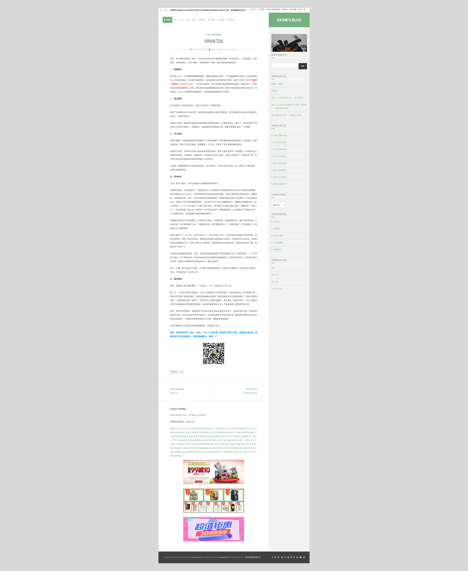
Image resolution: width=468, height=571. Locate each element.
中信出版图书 (278, 242)
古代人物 (240, 436)
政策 (211, 436)
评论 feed (274, 281)
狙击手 (184, 440)
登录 (273, 267)
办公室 (203, 452)
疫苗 (179, 440)
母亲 (197, 448)
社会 (215, 432)
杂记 (210, 448)
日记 (223, 448)
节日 (174, 440)
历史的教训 (204, 432)
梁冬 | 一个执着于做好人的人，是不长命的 (287, 97)
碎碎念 (223, 428)
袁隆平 (233, 444)
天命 (187, 452)
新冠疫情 (217, 436)
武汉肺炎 (239, 428)
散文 (175, 19)
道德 (239, 432)
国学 (192, 452)
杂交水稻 (216, 448)
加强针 (197, 452)
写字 (221, 452)
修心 (202, 428)
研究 (243, 444)
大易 (234, 436)
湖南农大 (187, 448)
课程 (223, 444)
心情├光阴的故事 (213, 34)
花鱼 (239, 444)
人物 (192, 432)
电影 (252, 432)
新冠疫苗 (213, 440)
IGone (213, 49)
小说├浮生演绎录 (280, 142)
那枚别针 (274, 91)
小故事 (179, 444)
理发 (254, 444)
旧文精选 (221, 19)
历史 (183, 432)
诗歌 (187, 19)
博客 (202, 444)
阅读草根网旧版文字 (253, 557)
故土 (184, 444)
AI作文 (173, 444)
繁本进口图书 (278, 235)
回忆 (240, 440)
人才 (241, 452)
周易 (188, 432)
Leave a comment (229, 49)
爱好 (172, 448)
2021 (249, 452)
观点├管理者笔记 (280, 170)
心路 (224, 440)
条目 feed (274, 274)
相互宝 (248, 444)
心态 (246, 448)
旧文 (189, 444)
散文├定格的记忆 (280, 156)
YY (214, 428)
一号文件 (247, 440)
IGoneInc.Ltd (224, 557)
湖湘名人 (178, 448)
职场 (206, 428)
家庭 (183, 452)
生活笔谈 (276, 221)
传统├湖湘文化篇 (280, 135)
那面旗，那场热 (277, 84)
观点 (206, 436)
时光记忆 (230, 19)
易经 (179, 432)
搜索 (302, 66)
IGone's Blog (289, 20)
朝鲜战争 (200, 440)
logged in (185, 415)
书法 (228, 428)
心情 (180, 428)
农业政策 (176, 436)
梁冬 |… (252, 10)
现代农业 (228, 432)
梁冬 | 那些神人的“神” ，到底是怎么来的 (286, 115)
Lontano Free (196, 557)
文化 (219, 440)
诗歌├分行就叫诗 (280, 177)
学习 (234, 432)
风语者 (192, 436)
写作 (223, 436)
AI (231, 436)
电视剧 (221, 432)
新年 (207, 440)
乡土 (211, 432)
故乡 (242, 448)
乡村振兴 (185, 436)
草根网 (168, 19)
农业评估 (215, 452)
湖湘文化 (201, 19)
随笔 (194, 19)
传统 (230, 452)
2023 (253, 440)
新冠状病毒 (234, 448)
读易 (202, 436)
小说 (181, 19)
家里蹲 (177, 452)
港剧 (193, 448)
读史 (228, 444)
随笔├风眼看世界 (280, 184)
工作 (233, 428)
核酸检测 (174, 372)
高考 (212, 444)
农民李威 (276, 228)
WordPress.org (276, 288)
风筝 (197, 436)
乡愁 (245, 452)
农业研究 (211, 19)
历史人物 (195, 444)
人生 (189, 428)
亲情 (243, 432)
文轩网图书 (277, 249)
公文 (228, 436)
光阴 (226, 452)
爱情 (190, 440)
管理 (248, 432)
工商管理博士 (232, 440)
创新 (209, 452)
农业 (211, 428)
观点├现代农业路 (280, 163)
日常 (227, 448)
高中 (217, 444)
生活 (181, 372)
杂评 (194, 440)
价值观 (235, 452)
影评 (251, 448)
